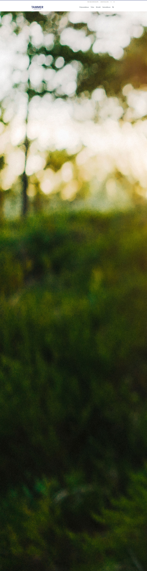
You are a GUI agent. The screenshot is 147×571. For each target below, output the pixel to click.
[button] (113, 7)
